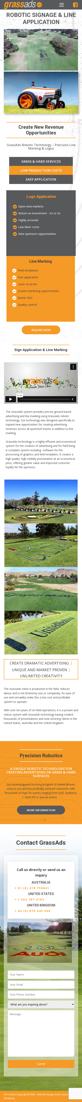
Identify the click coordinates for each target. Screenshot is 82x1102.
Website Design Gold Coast (52, 1094)
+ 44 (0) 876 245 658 (32, 911)
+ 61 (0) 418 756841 (31, 888)
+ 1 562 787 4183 (29, 899)
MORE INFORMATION (41, 810)
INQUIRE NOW (41, 330)
